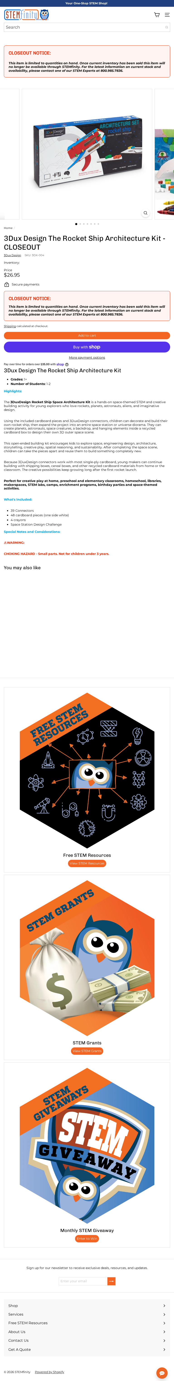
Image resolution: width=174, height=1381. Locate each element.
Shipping (10, 326)
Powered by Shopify (49, 1372)
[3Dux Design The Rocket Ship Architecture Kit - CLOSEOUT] (28, 607)
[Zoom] (145, 213)
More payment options (87, 358)
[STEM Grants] (87, 958)
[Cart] (157, 14)
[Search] (166, 27)
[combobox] (87, 27)
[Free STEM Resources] (87, 770)
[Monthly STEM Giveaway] (87, 1146)
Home (8, 228)
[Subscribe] (111, 1281)
